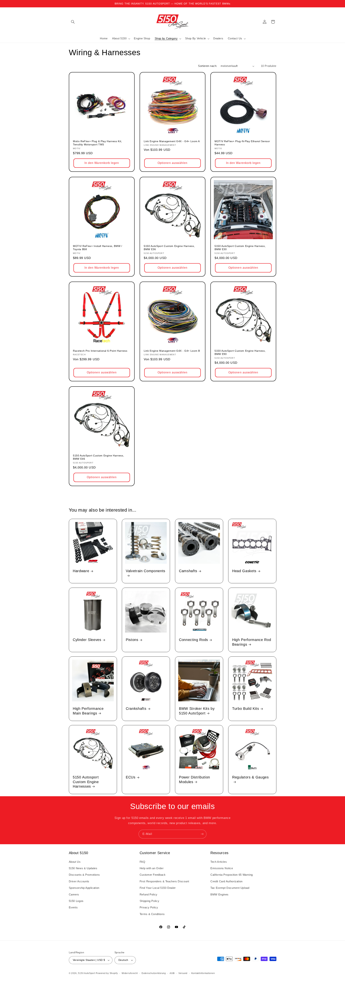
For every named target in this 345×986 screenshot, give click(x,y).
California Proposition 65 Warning (231, 874)
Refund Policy (148, 894)
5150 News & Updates (83, 868)
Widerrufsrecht (130, 973)
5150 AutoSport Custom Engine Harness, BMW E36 (169, 248)
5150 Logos (76, 901)
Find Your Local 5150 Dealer (158, 887)
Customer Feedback (153, 874)
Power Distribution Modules (194, 779)
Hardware (81, 571)
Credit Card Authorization (226, 881)
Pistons (132, 640)
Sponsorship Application (84, 887)
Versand (182, 973)
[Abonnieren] (202, 834)
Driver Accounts (79, 881)
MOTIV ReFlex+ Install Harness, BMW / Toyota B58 (97, 248)
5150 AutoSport (86, 973)
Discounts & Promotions (84, 874)
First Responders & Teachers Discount (164, 881)
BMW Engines (219, 894)
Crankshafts (136, 709)
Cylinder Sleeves (87, 640)
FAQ (142, 861)
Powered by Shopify (107, 973)
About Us (75, 861)
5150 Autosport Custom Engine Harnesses (86, 781)
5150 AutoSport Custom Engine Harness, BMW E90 (240, 352)
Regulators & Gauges (250, 777)
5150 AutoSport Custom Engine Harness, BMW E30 (240, 248)
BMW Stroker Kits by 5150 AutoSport (197, 711)
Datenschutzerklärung (154, 973)
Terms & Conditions (152, 914)
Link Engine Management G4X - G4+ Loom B (172, 350)
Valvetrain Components (145, 571)
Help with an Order (152, 868)
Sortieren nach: (207, 66)
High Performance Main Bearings (88, 711)
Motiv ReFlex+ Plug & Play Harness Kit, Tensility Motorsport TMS (97, 143)
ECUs (130, 777)
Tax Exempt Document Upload (229, 887)
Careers (74, 894)
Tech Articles (218, 861)
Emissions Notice (221, 868)
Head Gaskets (244, 571)
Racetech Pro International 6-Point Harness (100, 350)
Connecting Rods (193, 640)
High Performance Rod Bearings (251, 642)
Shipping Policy (149, 901)
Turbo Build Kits (245, 709)
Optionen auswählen (172, 162)
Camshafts (188, 571)
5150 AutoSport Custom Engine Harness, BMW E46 (98, 457)
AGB (172, 973)
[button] (73, 22)
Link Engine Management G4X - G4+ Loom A (172, 141)
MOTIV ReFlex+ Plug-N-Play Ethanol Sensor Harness (242, 143)
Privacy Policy (149, 907)
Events (73, 907)
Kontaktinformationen (203, 973)
